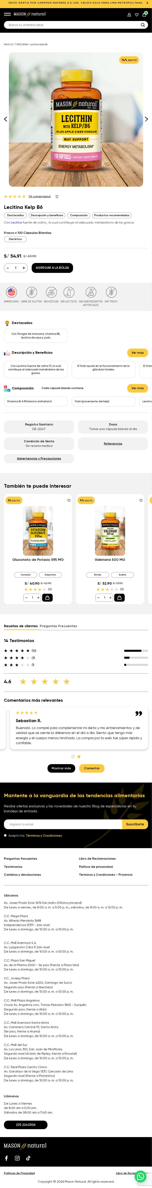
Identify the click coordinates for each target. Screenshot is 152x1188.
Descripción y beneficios (47, 215)
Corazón (26, 574)
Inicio (8, 44)
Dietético (15, 239)
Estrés (97, 574)
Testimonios (13, 867)
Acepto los (35, 835)
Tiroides (21, 44)
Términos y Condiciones (44, 835)
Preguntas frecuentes (20, 858)
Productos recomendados (111, 215)
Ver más (138, 353)
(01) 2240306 (25, 1125)
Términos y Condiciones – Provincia (105, 874)
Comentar (92, 768)
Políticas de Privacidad (19, 1173)
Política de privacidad (96, 867)
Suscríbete (135, 824)
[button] (140, 1176)
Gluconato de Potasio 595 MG (38, 560)
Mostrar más (61, 768)
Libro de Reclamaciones (97, 858)
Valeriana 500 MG (110, 560)
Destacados (15, 215)
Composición (78, 215)
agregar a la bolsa (52, 268)
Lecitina (16, 222)
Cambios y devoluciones (22, 874)
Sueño (122, 574)
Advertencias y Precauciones (39, 458)
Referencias (113, 443)
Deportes (50, 574)
